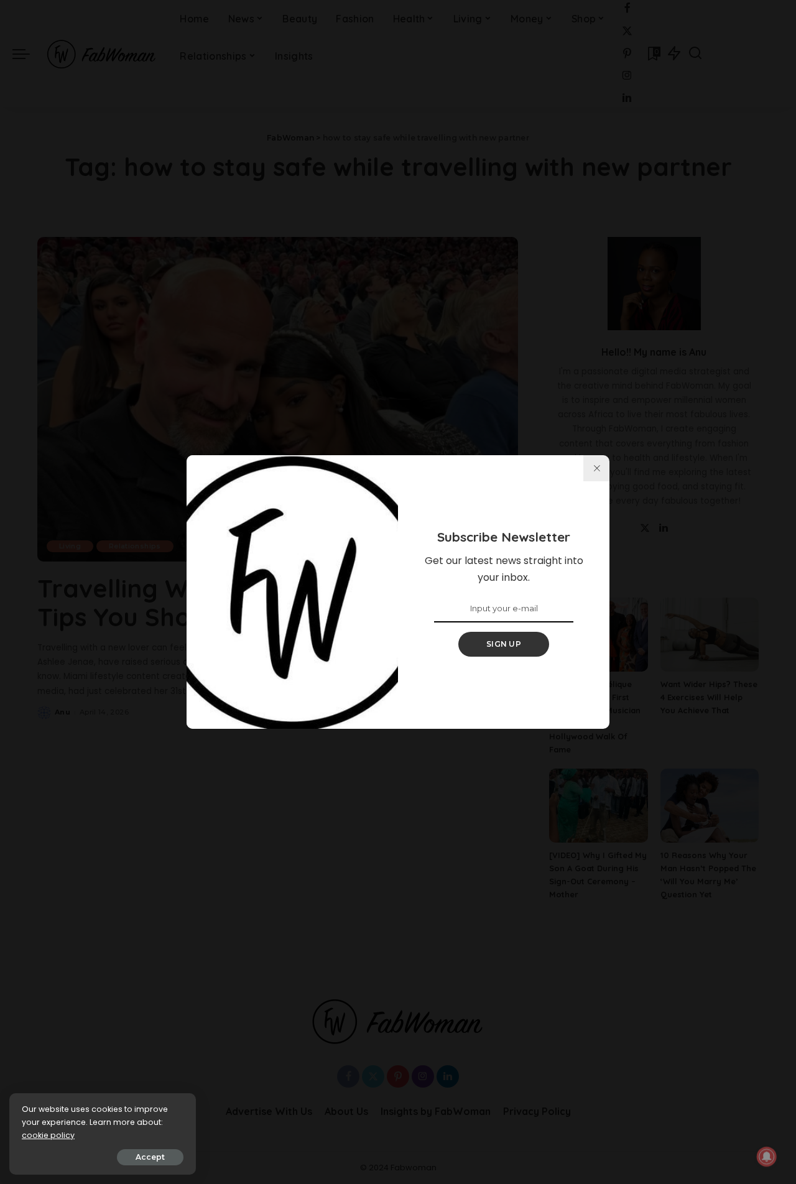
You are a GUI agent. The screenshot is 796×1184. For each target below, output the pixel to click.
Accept (150, 1157)
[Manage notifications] (767, 1157)
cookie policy (48, 1135)
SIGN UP (503, 644)
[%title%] (596, 468)
